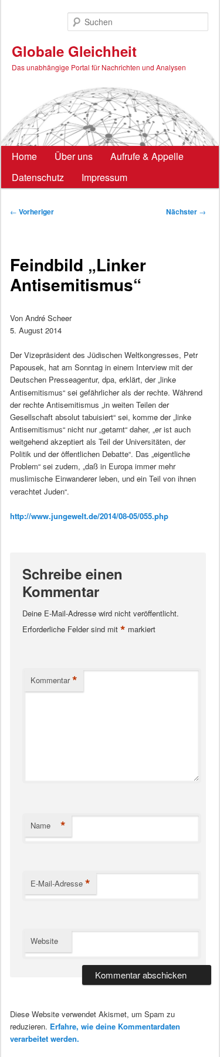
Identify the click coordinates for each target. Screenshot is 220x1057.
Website (44, 940)
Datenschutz (38, 177)
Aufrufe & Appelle (147, 156)
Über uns (74, 156)
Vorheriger (32, 211)
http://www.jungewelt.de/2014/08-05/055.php (89, 515)
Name (48, 825)
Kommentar (54, 680)
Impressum (104, 177)
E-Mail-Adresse (60, 883)
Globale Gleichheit (74, 51)
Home (24, 156)
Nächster (186, 211)
